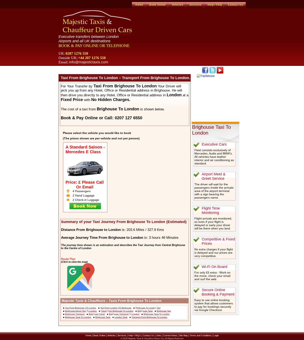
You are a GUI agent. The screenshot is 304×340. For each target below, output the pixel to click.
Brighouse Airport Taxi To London (81, 311)
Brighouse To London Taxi (147, 308)
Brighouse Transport (75, 314)
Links (158, 335)
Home (139, 4)
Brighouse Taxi (164, 311)
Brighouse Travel (97, 314)
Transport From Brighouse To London (149, 317)
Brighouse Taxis (145, 311)
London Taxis (121, 317)
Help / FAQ (215, 4)
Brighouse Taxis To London (157, 314)
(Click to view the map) (74, 261)
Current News (170, 335)
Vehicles (177, 4)
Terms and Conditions (201, 335)
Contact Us (235, 4)
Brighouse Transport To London (124, 314)
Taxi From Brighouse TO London (80, 308)
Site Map (183, 335)
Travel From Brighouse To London (117, 311)
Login (216, 335)
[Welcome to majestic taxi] (98, 22)
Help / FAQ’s (134, 335)
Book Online (157, 4)
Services (195, 4)
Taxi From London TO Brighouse (115, 308)
